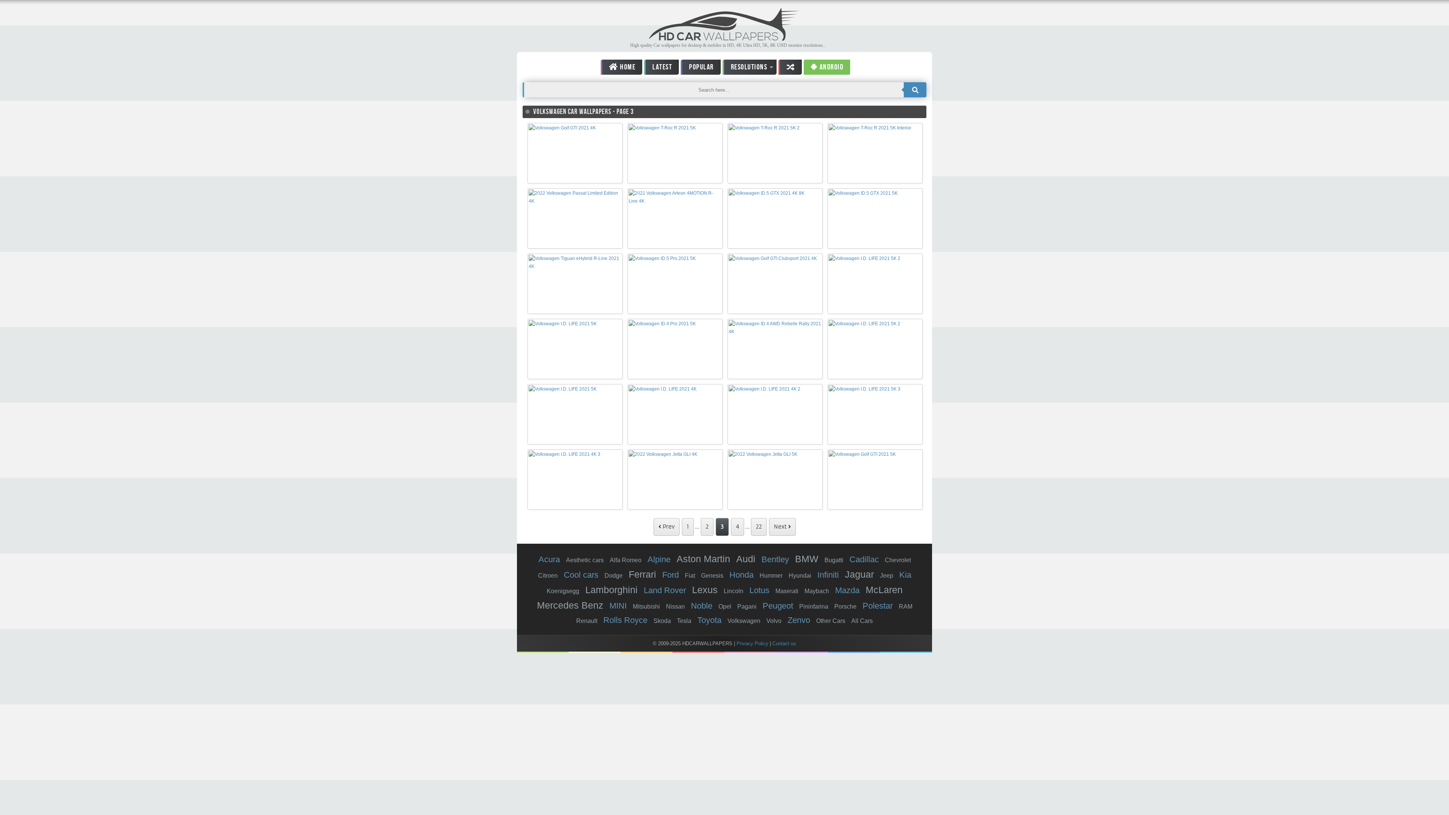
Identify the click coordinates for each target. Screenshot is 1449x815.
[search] (915, 89)
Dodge (614, 575)
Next (781, 526)
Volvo (773, 621)
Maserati (786, 591)
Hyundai (800, 575)
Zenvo (799, 620)
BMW (806, 559)
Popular (701, 67)
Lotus (759, 590)
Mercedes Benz (570, 605)
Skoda (662, 621)
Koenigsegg (563, 591)
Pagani (747, 606)
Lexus (705, 589)
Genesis (712, 575)
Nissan (675, 606)
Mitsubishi (646, 606)
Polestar (878, 605)
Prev (668, 526)
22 (759, 526)
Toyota (709, 620)
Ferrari (642, 574)
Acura (549, 559)
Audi (745, 559)
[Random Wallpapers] (790, 67)
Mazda (847, 590)
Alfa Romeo (625, 560)
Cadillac (864, 559)
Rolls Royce (625, 620)
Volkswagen (744, 621)
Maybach (816, 591)
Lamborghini (611, 589)
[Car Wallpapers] (724, 38)
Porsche (845, 606)
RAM (905, 606)
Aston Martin (703, 559)
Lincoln (733, 591)
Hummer (771, 575)
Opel (724, 606)
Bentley (775, 559)
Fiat (690, 575)
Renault (586, 621)
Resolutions (745, 68)
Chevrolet (898, 560)
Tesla (684, 621)
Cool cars (581, 575)
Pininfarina (813, 606)
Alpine (659, 559)
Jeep (886, 575)
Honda (741, 575)
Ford (670, 575)
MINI (618, 605)
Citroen (548, 575)
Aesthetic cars (585, 560)
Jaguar (859, 574)
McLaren (884, 589)
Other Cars (830, 621)
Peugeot (778, 605)
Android (830, 67)
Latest (662, 67)
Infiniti (828, 575)
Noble (701, 605)
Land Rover (665, 590)
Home (627, 67)
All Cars (862, 621)
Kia (905, 575)
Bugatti (833, 560)
